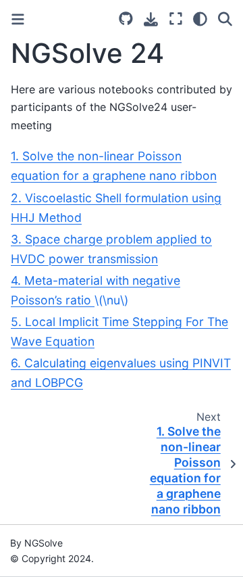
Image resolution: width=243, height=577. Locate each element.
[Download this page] (150, 19)
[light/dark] (200, 18)
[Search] (225, 18)
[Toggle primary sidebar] (17, 19)
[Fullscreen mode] (175, 18)
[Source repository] (125, 18)
